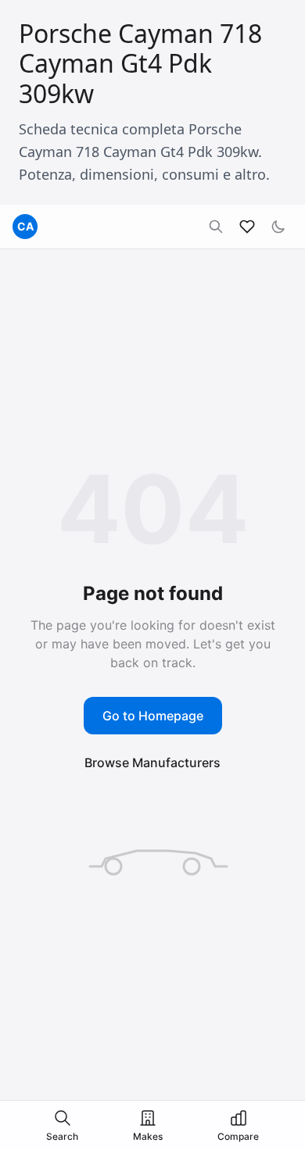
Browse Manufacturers (152, 762)
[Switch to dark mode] (278, 226)
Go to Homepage (152, 715)
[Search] (216, 226)
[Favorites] (247, 226)
